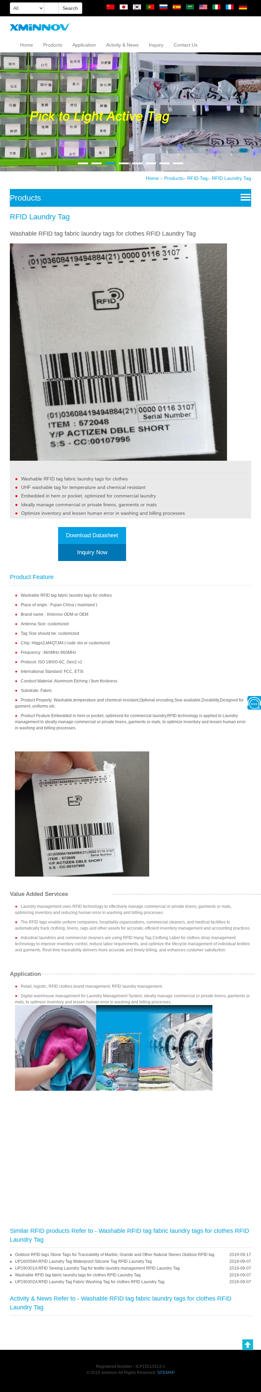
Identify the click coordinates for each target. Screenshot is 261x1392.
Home (26, 45)
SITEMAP (166, 1372)
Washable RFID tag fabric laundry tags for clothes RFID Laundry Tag (78, 1275)
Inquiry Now (92, 552)
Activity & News (122, 45)
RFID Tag (197, 178)
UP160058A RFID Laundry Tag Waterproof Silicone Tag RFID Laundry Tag (83, 1261)
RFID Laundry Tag (231, 178)
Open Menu (244, 197)
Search (70, 8)
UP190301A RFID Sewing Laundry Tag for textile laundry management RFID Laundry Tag (97, 1268)
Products (52, 45)
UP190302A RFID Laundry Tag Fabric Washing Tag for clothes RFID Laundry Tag (89, 1281)
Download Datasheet (92, 535)
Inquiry (156, 45)
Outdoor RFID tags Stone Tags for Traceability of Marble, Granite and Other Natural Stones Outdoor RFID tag (114, 1254)
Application (84, 45)
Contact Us (185, 45)
